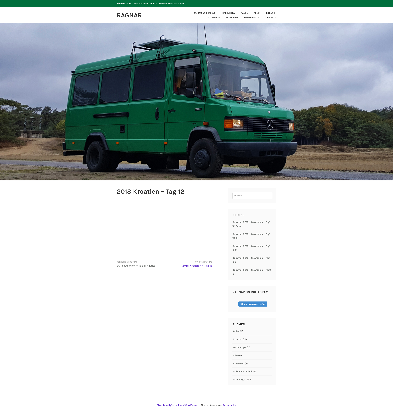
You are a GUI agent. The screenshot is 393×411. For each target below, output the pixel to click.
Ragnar (129, 15)
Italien (244, 13)
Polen (257, 13)
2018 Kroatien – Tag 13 (197, 264)
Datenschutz (251, 17)
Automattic (229, 405)
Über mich (270, 17)
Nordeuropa (228, 13)
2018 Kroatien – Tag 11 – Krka (136, 264)
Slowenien (214, 17)
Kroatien (271, 13)
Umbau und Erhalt (204, 13)
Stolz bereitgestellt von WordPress (177, 405)
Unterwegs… (239, 379)
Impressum (232, 17)
